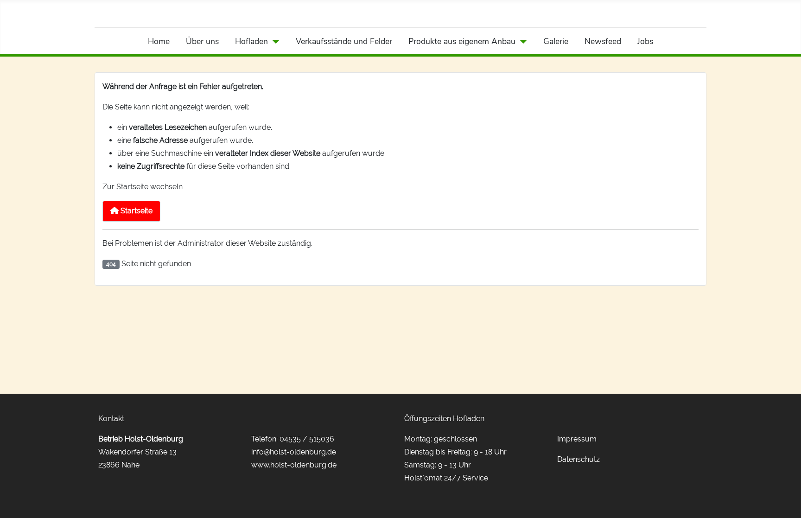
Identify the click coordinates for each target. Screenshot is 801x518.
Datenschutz (578, 459)
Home (159, 41)
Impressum (577, 439)
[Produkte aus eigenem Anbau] (521, 41)
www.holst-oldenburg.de (294, 464)
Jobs (645, 41)
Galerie (555, 41)
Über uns (202, 41)
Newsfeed (603, 41)
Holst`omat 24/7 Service (446, 477)
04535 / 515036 (307, 439)
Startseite (136, 210)
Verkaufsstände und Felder (344, 41)
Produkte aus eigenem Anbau (461, 41)
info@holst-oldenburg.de (293, 452)
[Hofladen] (274, 41)
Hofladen (251, 41)
